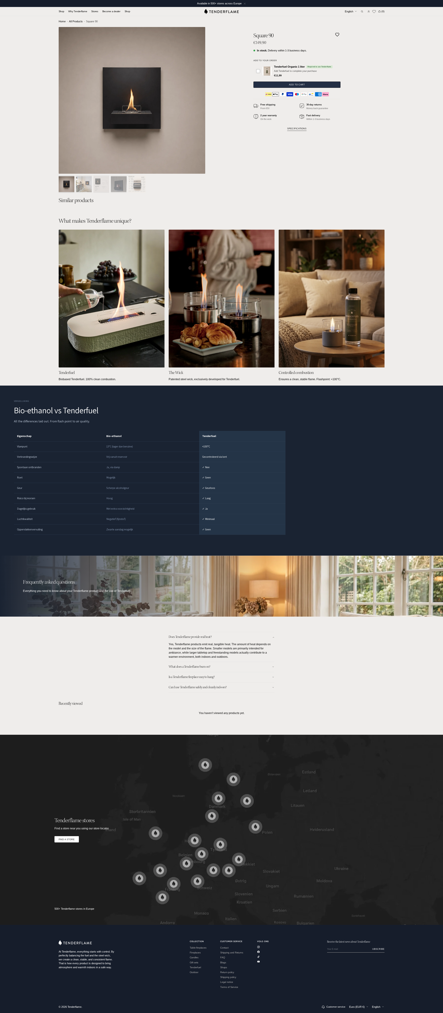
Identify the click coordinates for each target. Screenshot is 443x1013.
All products (76, 21)
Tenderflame (74, 1006)
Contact (224, 947)
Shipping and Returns (231, 952)
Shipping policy (228, 977)
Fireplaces (195, 952)
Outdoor (194, 972)
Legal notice (226, 982)
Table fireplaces (198, 947)
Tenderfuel (195, 967)
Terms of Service (229, 987)
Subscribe (378, 949)
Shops (223, 967)
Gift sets (194, 962)
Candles (194, 957)
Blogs (223, 962)
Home (62, 21)
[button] (362, 11)
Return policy (227, 972)
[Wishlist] (374, 11)
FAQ (222, 957)
